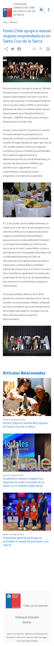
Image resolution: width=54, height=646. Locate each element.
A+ (34, 49)
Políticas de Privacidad (27, 617)
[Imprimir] (48, 49)
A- (41, 49)
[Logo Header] (7, 12)
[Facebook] (19, 49)
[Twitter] (12, 49)
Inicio (5, 22)
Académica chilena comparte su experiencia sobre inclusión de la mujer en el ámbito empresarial (23, 482)
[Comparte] (6, 49)
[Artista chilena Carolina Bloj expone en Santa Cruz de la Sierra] (27, 397)
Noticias (13, 22)
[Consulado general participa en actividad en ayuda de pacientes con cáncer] (27, 512)
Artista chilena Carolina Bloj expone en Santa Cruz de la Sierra (25, 425)
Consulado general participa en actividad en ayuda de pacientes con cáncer (26, 541)
